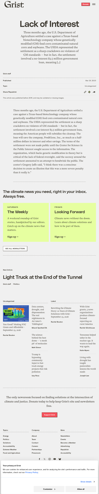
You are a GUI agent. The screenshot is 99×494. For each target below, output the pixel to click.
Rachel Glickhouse (87, 328)
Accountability (9, 446)
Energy (6, 436)
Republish (65, 449)
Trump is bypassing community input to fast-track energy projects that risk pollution (39, 363)
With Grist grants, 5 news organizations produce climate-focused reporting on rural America (87, 315)
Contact (35, 443)
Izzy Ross (35, 376)
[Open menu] (94, 4)
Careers (35, 446)
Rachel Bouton (9, 335)
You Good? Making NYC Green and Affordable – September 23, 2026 (14, 327)
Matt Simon (36, 347)
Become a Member (68, 443)
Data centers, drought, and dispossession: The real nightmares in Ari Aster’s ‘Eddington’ (38, 315)
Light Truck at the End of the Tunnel (42, 277)
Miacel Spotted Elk (39, 328)
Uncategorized (90, 86)
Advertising (65, 446)
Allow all (80, 489)
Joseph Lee (84, 376)
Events (63, 439)
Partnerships (37, 449)
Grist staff (7, 74)
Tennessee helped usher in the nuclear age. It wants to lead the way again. (88, 341)
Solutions (7, 443)
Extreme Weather (10, 449)
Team (34, 439)
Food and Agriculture (11, 453)
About (34, 436)
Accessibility (66, 453)
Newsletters (65, 436)
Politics (16, 284)
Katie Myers (84, 350)
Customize (47, 489)
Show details (86, 482)
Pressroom (36, 453)
